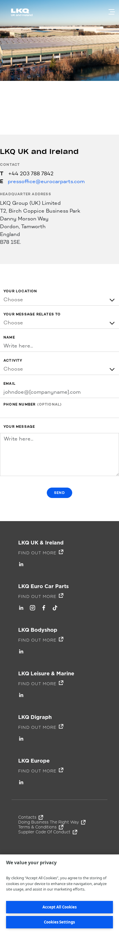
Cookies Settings (59, 922)
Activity (13, 361)
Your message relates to (32, 314)
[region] (59, 893)
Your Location (20, 291)
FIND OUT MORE (37, 553)
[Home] (23, 15)
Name (9, 337)
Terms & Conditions (37, 827)
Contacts (27, 817)
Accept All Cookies (59, 907)
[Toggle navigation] (112, 12)
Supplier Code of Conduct (44, 832)
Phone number (19, 404)
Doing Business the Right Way (48, 822)
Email (9, 384)
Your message (19, 427)
